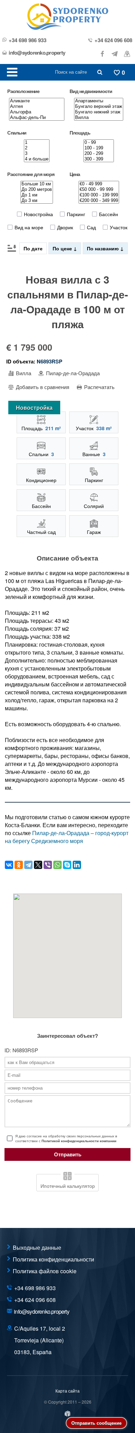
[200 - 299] (99, 153)
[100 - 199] (99, 148)
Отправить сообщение (96, 1423)
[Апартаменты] (98, 101)
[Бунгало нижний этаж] (98, 112)
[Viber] (48, 865)
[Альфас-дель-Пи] (36, 117)
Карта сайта (67, 1391)
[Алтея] (36, 106)
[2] (36, 148)
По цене (63, 248)
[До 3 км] (37, 200)
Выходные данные (37, 1247)
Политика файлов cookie (44, 1271)
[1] (36, 142)
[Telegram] (28, 865)
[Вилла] (98, 117)
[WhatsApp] (57, 865)
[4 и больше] (36, 159)
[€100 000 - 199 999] (99, 195)
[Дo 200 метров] (37, 189)
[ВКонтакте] (9, 865)
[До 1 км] (37, 195)
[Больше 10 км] (37, 184)
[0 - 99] (99, 142)
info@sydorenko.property (37, 52)
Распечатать (99, 387)
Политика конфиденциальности (53, 1259)
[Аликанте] (36, 101)
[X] (38, 865)
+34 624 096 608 (113, 40)
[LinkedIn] (77, 865)
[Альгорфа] (36, 112)
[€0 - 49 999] (99, 184)
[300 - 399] (99, 159)
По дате (33, 248)
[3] (36, 153)
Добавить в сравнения (42, 387)
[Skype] (67, 865)
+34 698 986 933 (27, 40)
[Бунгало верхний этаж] (98, 106)
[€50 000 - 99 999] (99, 189)
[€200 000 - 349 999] (99, 200)
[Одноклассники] (19, 865)
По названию (103, 248)
